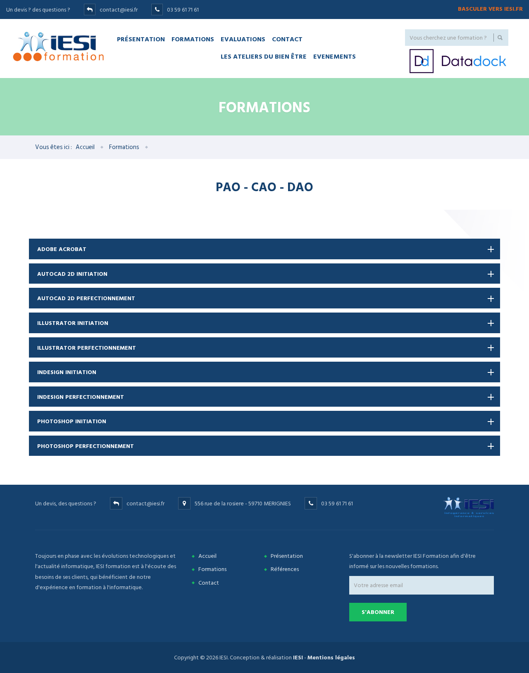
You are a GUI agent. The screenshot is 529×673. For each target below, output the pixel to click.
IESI (298, 657)
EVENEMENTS (334, 56)
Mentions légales (331, 657)
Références (285, 569)
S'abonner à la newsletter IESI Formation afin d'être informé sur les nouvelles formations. (412, 561)
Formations (193, 39)
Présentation (141, 39)
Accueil (85, 147)
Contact (287, 39)
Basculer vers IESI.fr (490, 9)
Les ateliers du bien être (264, 56)
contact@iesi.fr (119, 9)
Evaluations (243, 39)
